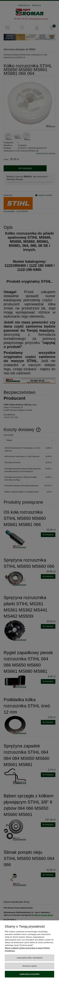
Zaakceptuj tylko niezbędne (30, 958)
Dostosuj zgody (29, 966)
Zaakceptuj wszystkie (29, 974)
